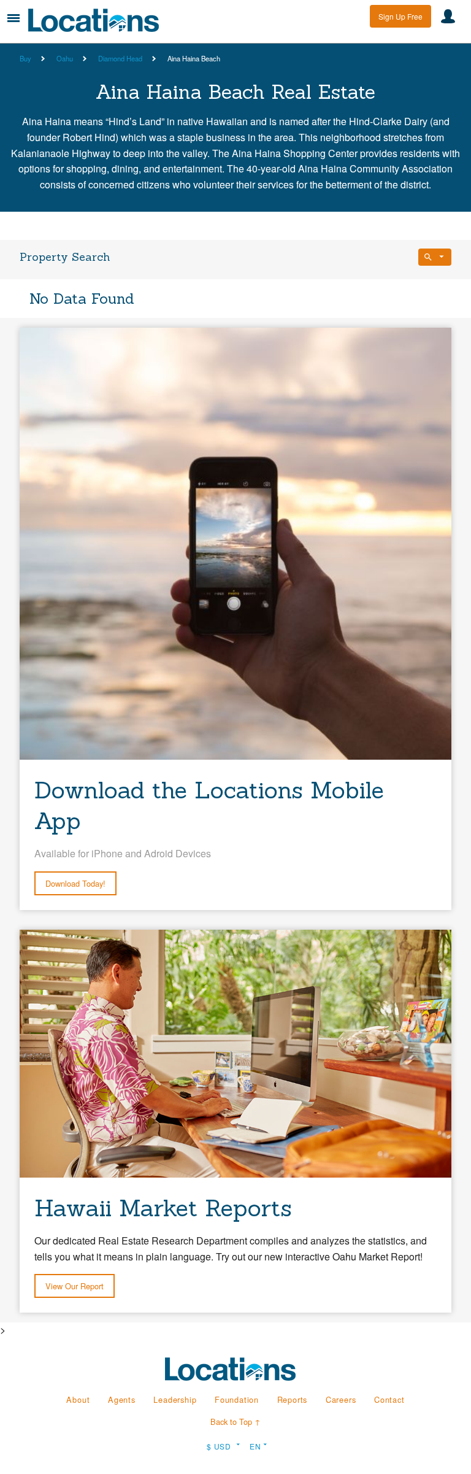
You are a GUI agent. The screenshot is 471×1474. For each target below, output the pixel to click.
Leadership (174, 1399)
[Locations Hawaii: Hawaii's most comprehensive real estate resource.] (99, 20)
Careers (341, 1399)
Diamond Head (120, 58)
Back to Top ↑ (235, 1421)
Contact (389, 1399)
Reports (292, 1399)
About (78, 1399)
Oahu (64, 58)
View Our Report (74, 1286)
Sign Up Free (400, 16)
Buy (25, 58)
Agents (122, 1399)
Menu (13, 18)
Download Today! (75, 883)
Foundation (237, 1399)
